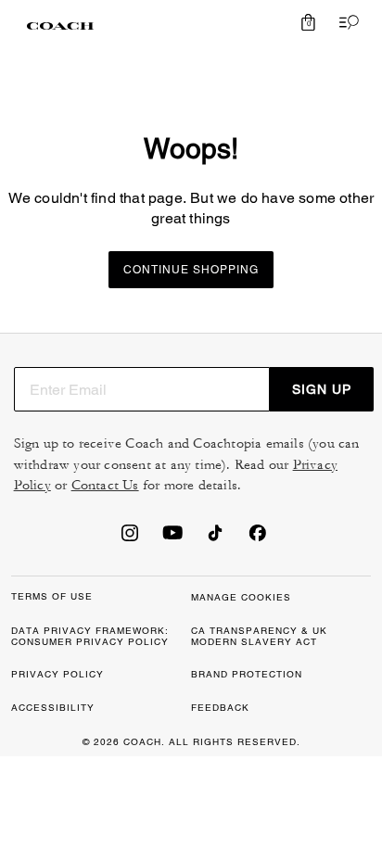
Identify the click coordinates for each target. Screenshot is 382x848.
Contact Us (105, 485)
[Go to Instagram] (130, 538)
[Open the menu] (345, 22)
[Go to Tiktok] (215, 538)
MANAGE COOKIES (241, 597)
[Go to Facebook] (258, 538)
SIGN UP (321, 389)
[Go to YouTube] (172, 538)
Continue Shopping (191, 269)
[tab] (60, 25)
